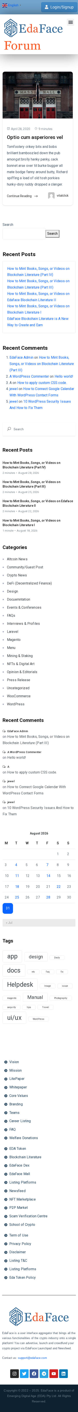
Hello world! (64, 376)
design (36, 956)
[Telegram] (44, 1373)
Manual (35, 997)
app (12, 956)
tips (29, 1007)
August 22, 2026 (28, 511)
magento (11, 998)
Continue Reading (19, 196)
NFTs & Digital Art (20, 664)
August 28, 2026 (28, 473)
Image (47, 986)
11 (17, 876)
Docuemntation (18, 599)
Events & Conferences (24, 607)
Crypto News (17, 575)
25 (17, 897)
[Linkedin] (63, 1373)
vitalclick (63, 195)
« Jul (9, 922)
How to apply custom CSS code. (42, 383)
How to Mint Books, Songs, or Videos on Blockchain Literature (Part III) (42, 363)
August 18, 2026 (27, 530)
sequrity (11, 1007)
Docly (57, 957)
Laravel (12, 632)
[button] (70, 22)
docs (14, 970)
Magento (14, 640)
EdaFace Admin (21, 357)
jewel (14, 389)
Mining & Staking (20, 656)
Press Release (18, 680)
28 (48, 897)
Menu (11, 648)
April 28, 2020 (20, 129)
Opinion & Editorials (22, 672)
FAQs (11, 615)
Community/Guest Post (25, 567)
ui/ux (14, 1017)
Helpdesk (20, 984)
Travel (45, 1007)
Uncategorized (18, 688)
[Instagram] (14, 1373)
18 (17, 887)
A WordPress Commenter (29, 376)
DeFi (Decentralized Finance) (29, 583)
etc (33, 971)
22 (59, 887)
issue (65, 986)
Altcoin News (17, 559)
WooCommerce (19, 696)
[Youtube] (53, 1373)
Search (8, 225)
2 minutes (9, 473)
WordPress (15, 704)
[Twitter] (24, 1373)
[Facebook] (34, 1373)
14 (48, 876)
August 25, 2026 (28, 492)
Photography (60, 998)
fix (62, 971)
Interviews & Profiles (23, 624)
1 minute (8, 530)
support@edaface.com (32, 1358)
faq (47, 971)
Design (12, 591)
